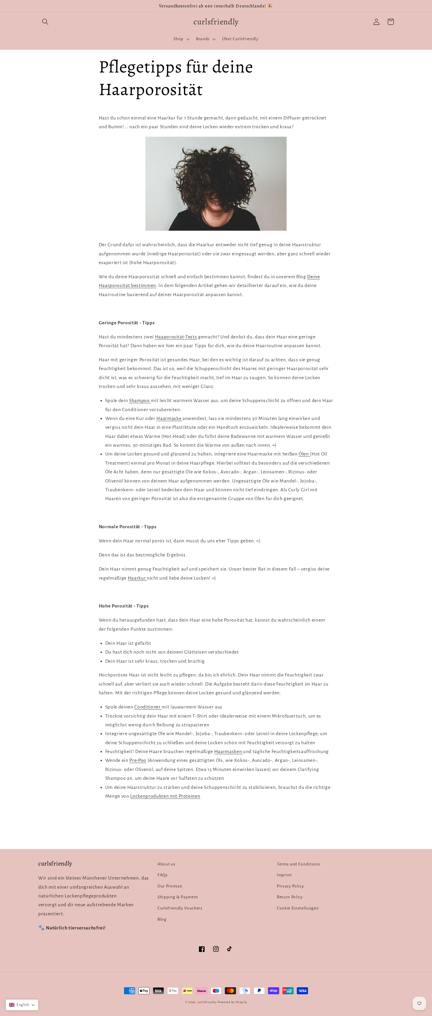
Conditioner (148, 707)
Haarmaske (169, 418)
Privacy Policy (290, 886)
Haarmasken (228, 751)
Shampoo (140, 400)
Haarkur (137, 578)
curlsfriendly (207, 1002)
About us (166, 864)
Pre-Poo (137, 760)
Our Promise (170, 886)
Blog (162, 919)
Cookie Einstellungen (298, 908)
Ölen (304, 454)
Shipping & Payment (178, 897)
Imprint (284, 875)
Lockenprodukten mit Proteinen (165, 796)
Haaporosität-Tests (176, 337)
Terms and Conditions (298, 864)
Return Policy (290, 897)
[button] (45, 22)
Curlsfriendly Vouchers (180, 908)
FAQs (163, 875)
